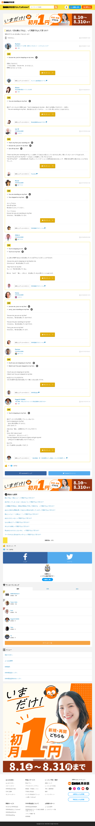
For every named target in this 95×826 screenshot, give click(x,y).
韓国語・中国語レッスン (32, 789)
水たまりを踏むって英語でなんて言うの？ (17, 526)
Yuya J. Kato (13, 602)
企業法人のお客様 (78, 794)
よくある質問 (9, 661)
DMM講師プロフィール (37, 228)
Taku (11, 627)
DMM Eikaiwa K (14, 593)
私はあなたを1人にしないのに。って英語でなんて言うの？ (22, 530)
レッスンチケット (50, 794)
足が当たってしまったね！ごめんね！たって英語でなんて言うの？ (24, 502)
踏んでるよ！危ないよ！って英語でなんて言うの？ (20, 498)
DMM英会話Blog (10, 815)
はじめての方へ (10, 783)
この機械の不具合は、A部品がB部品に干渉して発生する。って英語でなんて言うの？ (30, 506)
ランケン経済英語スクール (38, 81)
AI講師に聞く (76, 7)
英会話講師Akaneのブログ (38, 122)
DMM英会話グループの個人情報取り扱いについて (34, 810)
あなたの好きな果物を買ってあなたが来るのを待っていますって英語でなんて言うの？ (30, 510)
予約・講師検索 (49, 789)
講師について (48, 783)
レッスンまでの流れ (50, 786)
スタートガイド (10, 786)
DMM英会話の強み (11, 789)
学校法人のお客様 (78, 799)
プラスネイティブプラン (32, 786)
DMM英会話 (34, 392)
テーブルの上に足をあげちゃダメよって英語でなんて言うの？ (23, 534)
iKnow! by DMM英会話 (12, 806)
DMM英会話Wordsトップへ (13, 678)
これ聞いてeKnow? (30, 797)
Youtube (33, 174)
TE (11, 636)
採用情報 (27, 816)
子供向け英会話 (29, 791)
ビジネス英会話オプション (32, 794)
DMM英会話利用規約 (31, 806)
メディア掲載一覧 (30, 813)
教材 (46, 791)
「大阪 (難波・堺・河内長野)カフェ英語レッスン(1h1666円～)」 (48, 458)
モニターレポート (10, 794)
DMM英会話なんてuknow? (13, 809)
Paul (11, 610)
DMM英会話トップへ (11, 672)
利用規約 (7, 667)
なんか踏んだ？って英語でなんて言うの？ (17, 522)
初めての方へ (9, 655)
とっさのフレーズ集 (50, 809)
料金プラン (28, 783)
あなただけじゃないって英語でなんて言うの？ (18, 518)
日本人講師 (9, 791)
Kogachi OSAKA (14, 619)
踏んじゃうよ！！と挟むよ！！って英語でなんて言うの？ (22, 514)
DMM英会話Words (11, 812)
